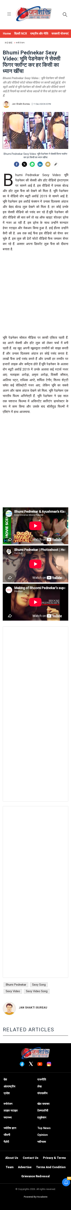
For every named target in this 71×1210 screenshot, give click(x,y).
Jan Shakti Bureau (33, 1007)
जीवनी (7, 1135)
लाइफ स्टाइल (11, 1110)
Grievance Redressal (35, 1176)
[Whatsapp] (32, 164)
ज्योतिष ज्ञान (10, 1128)
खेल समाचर (43, 1103)
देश (5, 1079)
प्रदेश (7, 1093)
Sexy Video (13, 991)
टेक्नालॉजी (42, 1110)
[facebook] (16, 164)
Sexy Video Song (37, 991)
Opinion (42, 1135)
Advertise (24, 1167)
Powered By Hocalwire (35, 1196)
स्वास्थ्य (8, 1117)
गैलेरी (6, 1141)
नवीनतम (41, 1141)
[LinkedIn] (40, 164)
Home (9, 42)
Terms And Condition (51, 1167)
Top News (44, 1128)
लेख (39, 1086)
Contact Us (30, 1158)
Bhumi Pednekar (16, 984)
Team (9, 1167)
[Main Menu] (9, 14)
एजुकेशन (41, 1117)
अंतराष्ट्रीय (9, 1086)
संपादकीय (42, 1093)
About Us (11, 1158)
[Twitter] (24, 164)
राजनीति (41, 1079)
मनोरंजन (20, 42)
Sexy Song (39, 984)
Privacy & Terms (54, 1158)
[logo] (33, 14)
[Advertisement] (35, 299)
